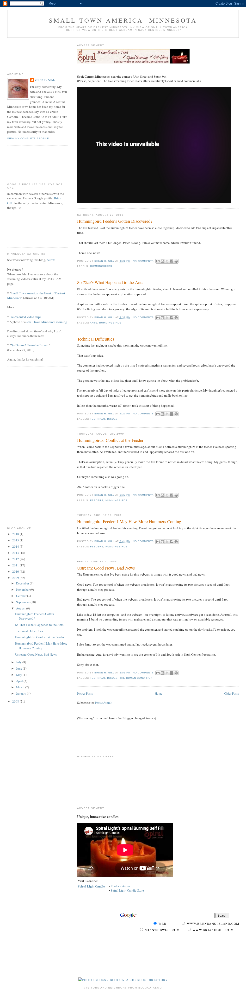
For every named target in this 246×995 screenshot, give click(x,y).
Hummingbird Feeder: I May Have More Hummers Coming (129, 521)
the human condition (136, 678)
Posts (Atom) (103, 702)
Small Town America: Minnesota (123, 20)
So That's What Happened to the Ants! (39, 624)
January (21, 693)
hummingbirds (101, 266)
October (21, 596)
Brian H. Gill (45, 79)
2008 (16, 701)
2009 (16, 578)
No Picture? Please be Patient (30, 345)
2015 (16, 540)
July (19, 662)
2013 (16, 553)
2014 (16, 546)
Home (158, 693)
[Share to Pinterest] (176, 261)
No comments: (144, 261)
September (23, 602)
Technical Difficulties (95, 339)
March (20, 687)
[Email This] (157, 261)
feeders (96, 500)
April (20, 681)
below (50, 260)
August (21, 608)
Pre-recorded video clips (25, 317)
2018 (16, 534)
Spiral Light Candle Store (127, 890)
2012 (16, 559)
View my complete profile (28, 138)
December (23, 583)
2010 (16, 571)
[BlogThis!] (162, 261)
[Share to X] (167, 261)
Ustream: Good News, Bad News (106, 568)
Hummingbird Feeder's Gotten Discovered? (114, 221)
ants (93, 322)
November (23, 589)
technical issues (103, 419)
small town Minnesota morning (46, 322)
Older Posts (231, 693)
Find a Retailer (120, 886)
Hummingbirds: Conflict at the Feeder (110, 440)
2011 (16, 565)
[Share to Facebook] (171, 261)
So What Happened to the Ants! (111, 282)
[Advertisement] (133, 737)
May (19, 674)
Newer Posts (85, 693)
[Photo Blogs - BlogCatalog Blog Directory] (123, 980)
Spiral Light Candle (91, 886)
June (19, 668)
